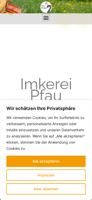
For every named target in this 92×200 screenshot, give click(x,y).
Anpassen (46, 175)
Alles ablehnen (46, 189)
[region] (46, 150)
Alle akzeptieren (46, 161)
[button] (46, 17)
